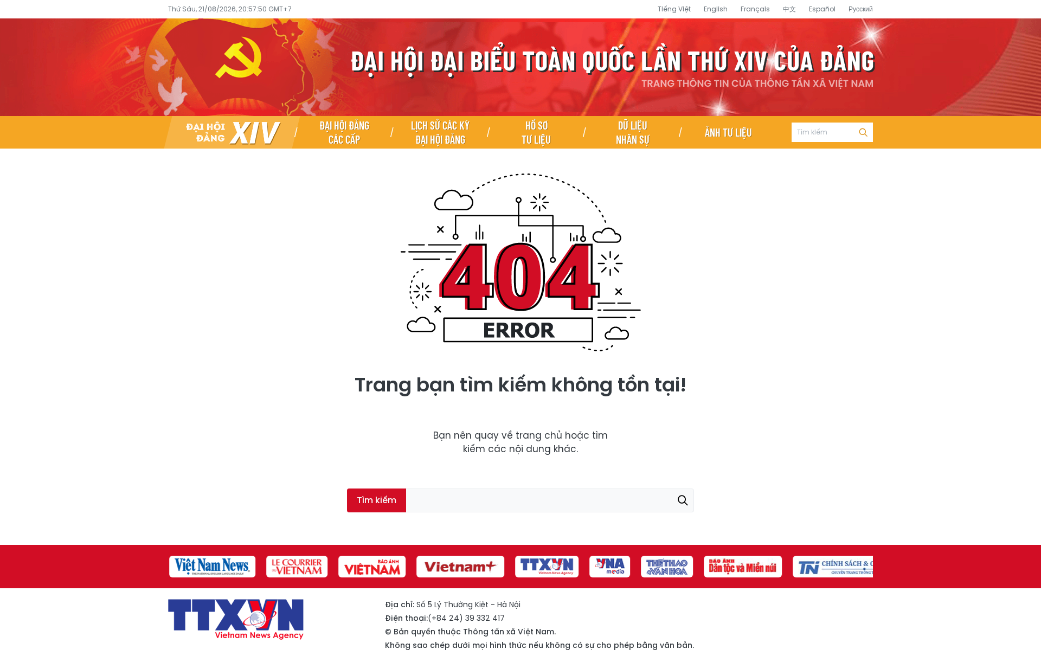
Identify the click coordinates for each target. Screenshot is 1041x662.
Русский (861, 9)
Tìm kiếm (863, 132)
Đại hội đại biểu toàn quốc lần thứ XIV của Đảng (520, 67)
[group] (211, 566)
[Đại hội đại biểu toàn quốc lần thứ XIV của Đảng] (232, 132)
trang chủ (539, 435)
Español (822, 9)
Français (755, 9)
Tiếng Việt (674, 9)
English (716, 9)
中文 (789, 9)
